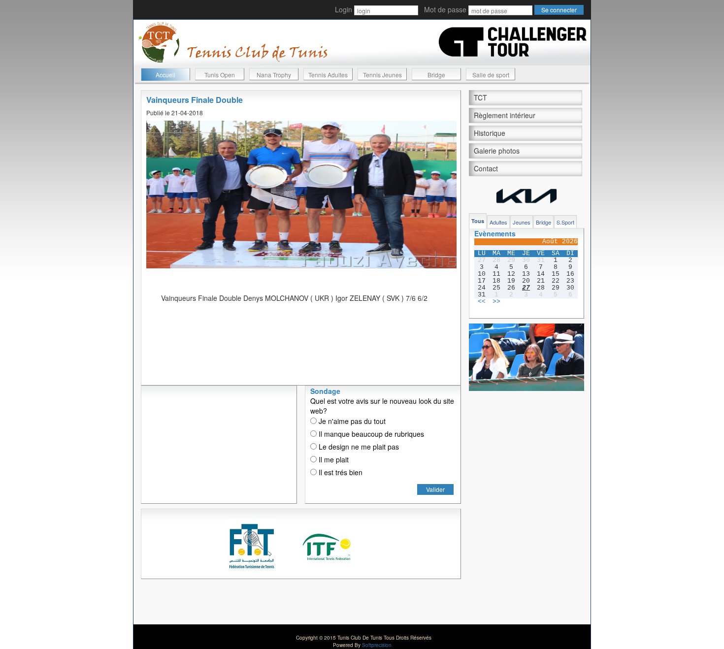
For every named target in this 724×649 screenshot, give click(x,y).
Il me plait (333, 459)
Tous (477, 221)
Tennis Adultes (328, 74)
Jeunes (521, 222)
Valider (435, 489)
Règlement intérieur (504, 115)
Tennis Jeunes (382, 74)
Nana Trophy (274, 74)
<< (482, 301)
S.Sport (565, 222)
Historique (489, 133)
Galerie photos (497, 151)
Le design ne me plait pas (358, 447)
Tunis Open (219, 74)
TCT (480, 97)
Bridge (436, 74)
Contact (486, 168)
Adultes (498, 222)
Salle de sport (490, 74)
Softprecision (377, 645)
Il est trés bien (339, 472)
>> (496, 301)
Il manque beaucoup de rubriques (370, 434)
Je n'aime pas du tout (351, 421)
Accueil (165, 74)
